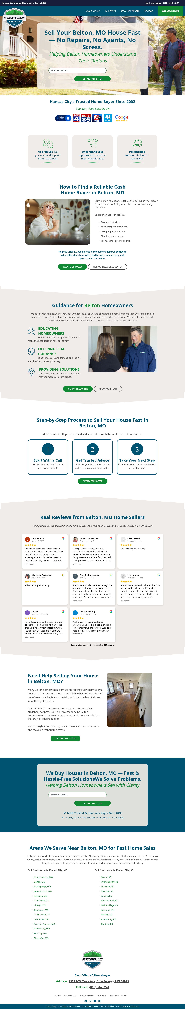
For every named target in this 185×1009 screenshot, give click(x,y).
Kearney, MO (40, 933)
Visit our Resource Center (107, 266)
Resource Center (130, 11)
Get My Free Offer (92, 79)
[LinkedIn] (99, 1001)
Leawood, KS (107, 910)
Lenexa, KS (106, 895)
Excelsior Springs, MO (44, 924)
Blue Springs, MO (42, 886)
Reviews (148, 11)
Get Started (70, 995)
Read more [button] (29, 564)
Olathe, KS (106, 877)
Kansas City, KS (108, 919)
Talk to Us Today (72, 266)
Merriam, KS (107, 891)
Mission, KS (106, 914)
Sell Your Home (170, 11)
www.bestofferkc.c (129, 1006)
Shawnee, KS (107, 886)
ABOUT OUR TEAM (108, 388)
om (137, 1006)
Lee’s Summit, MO (43, 891)
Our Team (110, 11)
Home (58, 995)
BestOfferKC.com (64, 1006)
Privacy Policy (51, 1006)
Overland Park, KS (109, 881)
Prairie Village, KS (109, 905)
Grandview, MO (41, 900)
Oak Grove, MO (41, 919)
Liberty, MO (40, 905)
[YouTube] (94, 1001)
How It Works (92, 11)
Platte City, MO (41, 938)
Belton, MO (39, 881)
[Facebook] (85, 1001)
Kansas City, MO (42, 928)
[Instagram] (90, 1001)
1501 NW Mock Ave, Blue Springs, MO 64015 (99, 981)
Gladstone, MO (41, 910)
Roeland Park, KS (109, 900)
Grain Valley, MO (42, 914)
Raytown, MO (40, 895)
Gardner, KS (107, 924)
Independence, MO (43, 877)
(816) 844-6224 (171, 2)
